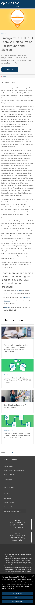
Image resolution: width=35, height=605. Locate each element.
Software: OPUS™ (9, 479)
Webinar (7, 301)
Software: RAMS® (9, 475)
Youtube (15, 550)
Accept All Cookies (17, 601)
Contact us (10, 69)
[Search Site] (28, 4)
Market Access (8, 466)
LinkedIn (20, 550)
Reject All (17, 597)
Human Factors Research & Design (14, 470)
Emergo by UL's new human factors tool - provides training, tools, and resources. (17, 537)
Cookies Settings (17, 593)
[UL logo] (10, 4)
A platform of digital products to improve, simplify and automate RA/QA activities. (17, 524)
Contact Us (7, 498)
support (19, 291)
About (6, 494)
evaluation (26, 297)
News (4, 76)
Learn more (10, 589)
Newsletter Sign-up (10, 507)
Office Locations (9, 502)
